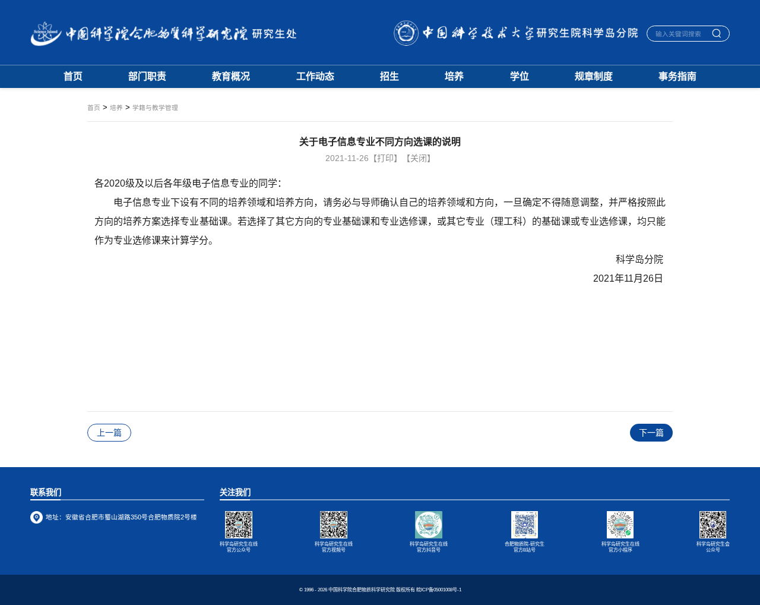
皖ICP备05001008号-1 (438, 590)
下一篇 (651, 432)
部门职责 (147, 76)
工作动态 (315, 76)
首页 (73, 76)
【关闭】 (418, 158)
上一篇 (109, 432)
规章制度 (594, 76)
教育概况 (231, 76)
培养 (454, 76)
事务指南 (677, 76)
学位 (519, 76)
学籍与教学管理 (155, 108)
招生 (389, 76)
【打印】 (385, 158)
